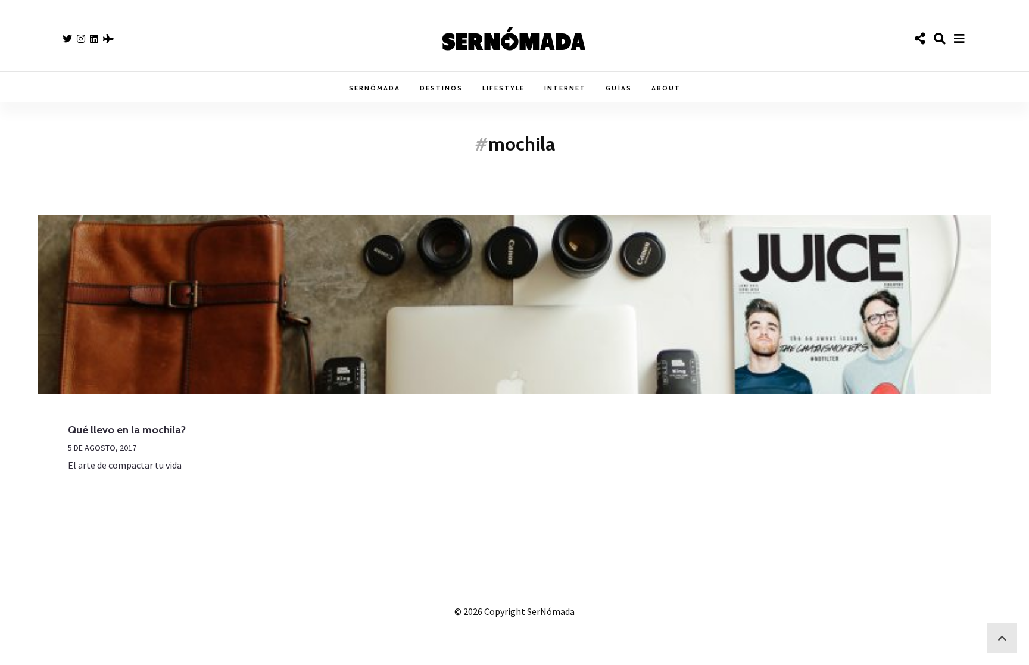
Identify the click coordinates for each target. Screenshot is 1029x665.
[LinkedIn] (94, 38)
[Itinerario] (108, 38)
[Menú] (959, 39)
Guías (619, 88)
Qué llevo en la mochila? (127, 429)
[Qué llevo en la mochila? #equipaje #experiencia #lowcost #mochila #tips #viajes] (514, 304)
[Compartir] (920, 39)
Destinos (441, 88)
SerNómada (374, 88)
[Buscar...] (940, 39)
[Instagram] (81, 38)
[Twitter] (67, 38)
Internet (565, 88)
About (666, 88)
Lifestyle (503, 88)
